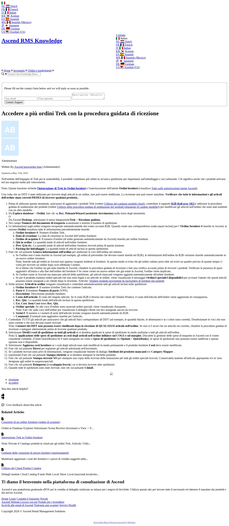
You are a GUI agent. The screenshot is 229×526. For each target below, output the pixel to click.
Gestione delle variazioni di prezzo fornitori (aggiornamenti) (35, 452)
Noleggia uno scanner (46, 505)
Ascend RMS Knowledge (31, 40)
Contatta (120, 35)
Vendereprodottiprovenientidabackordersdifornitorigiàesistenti (126, 280)
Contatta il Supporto (28, 498)
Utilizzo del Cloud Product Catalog (21, 468)
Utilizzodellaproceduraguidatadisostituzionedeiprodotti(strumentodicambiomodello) (108, 206)
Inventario (19, 70)
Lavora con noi (29, 501)
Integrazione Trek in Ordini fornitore (22, 437)
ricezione (14, 379)
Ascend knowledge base (28, 166)
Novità (44, 498)
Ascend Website (10, 501)
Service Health (67, 505)
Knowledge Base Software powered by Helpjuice (114, 522)
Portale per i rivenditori (51, 501)
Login (12, 498)
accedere (13, 382)
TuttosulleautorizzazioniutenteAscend (173, 188)
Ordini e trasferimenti (40, 70)
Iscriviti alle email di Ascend (17, 505)
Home (7, 70)
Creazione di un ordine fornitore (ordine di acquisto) (30, 422)
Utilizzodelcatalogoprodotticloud (124, 203)
